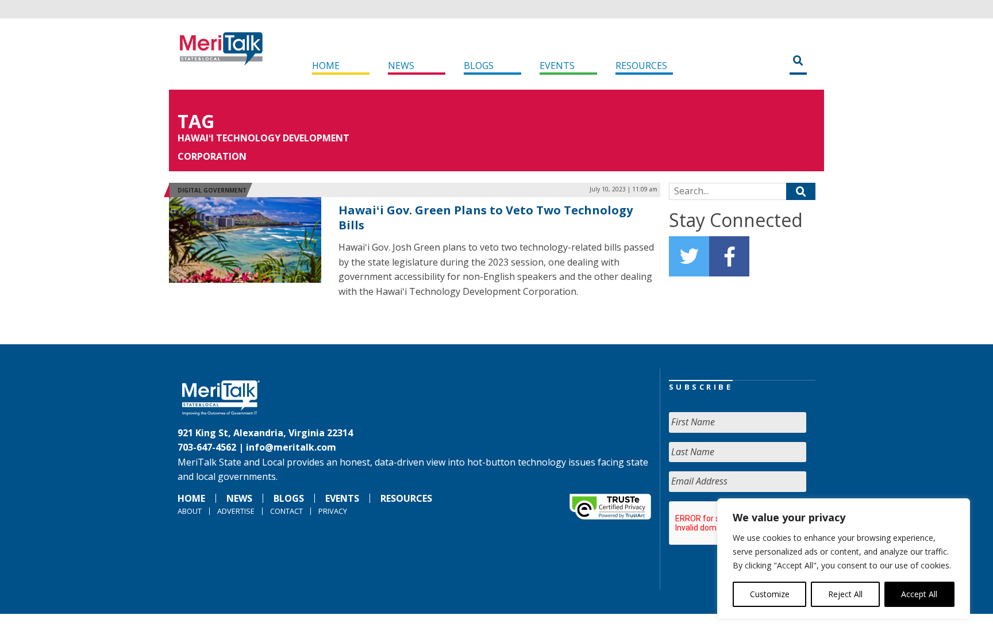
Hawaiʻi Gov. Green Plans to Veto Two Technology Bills (485, 217)
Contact (286, 511)
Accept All (919, 594)
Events (557, 65)
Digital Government (212, 190)
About (190, 511)
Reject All (845, 594)
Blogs (479, 65)
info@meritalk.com (291, 447)
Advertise (236, 511)
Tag (196, 121)
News (401, 65)
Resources (641, 65)
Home (326, 65)
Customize (770, 594)
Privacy (332, 511)
